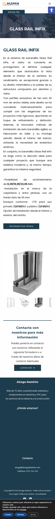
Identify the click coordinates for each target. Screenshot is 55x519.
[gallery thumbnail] (10, 302)
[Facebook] (24, 498)
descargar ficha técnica (21, 226)
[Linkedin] (30, 498)
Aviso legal (13, 494)
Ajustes (33, 515)
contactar (26, 368)
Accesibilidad (41, 494)
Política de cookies (26, 494)
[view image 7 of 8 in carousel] (32, 303)
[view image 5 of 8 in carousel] (28, 303)
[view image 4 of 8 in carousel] (26, 303)
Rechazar (20, 515)
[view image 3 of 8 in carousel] (24, 303)
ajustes (23, 509)
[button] (51, 10)
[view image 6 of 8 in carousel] (30, 303)
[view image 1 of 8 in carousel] (20, 303)
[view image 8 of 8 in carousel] (34, 303)
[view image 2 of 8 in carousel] (22, 303)
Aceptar (8, 515)
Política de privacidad (41, 490)
